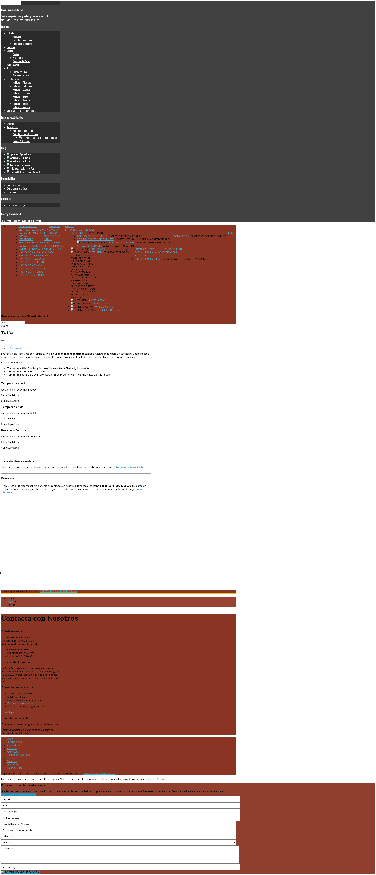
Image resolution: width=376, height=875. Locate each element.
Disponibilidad (8, 178)
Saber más (150, 779)
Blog (3, 148)
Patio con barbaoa (21, 75)
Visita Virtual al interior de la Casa (23, 110)
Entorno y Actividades (12, 117)
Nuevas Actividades (21, 141)
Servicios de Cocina (21, 61)
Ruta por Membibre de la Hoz (155, 242)
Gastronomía (99, 303)
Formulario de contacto (20, 703)
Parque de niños (20, 72)
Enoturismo (97, 300)
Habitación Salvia (20, 96)
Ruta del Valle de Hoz (122, 242)
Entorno (10, 123)
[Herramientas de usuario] (2, 340)
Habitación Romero (21, 93)
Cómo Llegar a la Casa (17, 188)
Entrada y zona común (22, 40)
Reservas (12, 748)
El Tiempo (11, 192)
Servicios (12, 761)
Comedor (11, 47)
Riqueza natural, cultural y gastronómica (142, 239)
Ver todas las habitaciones (18, 794)
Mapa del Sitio (15, 767)
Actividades (12, 127)
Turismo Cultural (109, 310)
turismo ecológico (116, 252)
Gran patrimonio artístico (124, 236)
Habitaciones (13, 79)
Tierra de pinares (94, 233)
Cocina (10, 50)
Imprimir (12, 345)
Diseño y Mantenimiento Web (99, 773)
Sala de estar (13, 65)
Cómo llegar (8, 712)
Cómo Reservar (14, 185)
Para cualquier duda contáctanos (184, 258)
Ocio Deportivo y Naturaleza (25, 134)
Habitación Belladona (22, 86)
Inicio (10, 738)
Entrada (10, 33)
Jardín (10, 68)
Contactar (6, 199)
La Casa (5, 27)
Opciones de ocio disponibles (207, 236)
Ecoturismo (96, 252)
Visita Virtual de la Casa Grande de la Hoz (20, 20)
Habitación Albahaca (22, 82)
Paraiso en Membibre (22, 43)
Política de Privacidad (18, 754)
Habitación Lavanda (21, 89)
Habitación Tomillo (21, 100)
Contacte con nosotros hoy (58, 591)
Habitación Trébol (21, 103)
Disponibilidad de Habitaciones (22, 872)
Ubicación (12, 764)
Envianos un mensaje (16, 205)
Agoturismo (97, 249)
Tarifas (11, 758)
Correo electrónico (20, 348)
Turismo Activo (104, 306)
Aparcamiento (19, 36)
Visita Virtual (14, 745)
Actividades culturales (23, 130)
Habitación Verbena (21, 107)
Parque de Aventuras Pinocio (121, 245)
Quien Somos (14, 742)
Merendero (18, 58)
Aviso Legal (13, 751)
